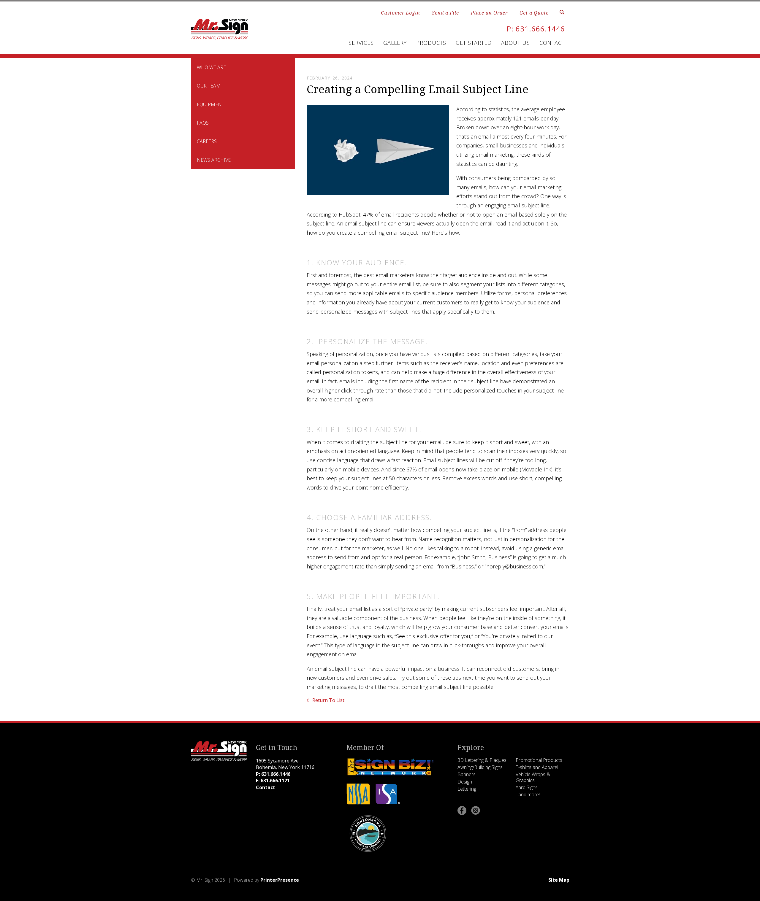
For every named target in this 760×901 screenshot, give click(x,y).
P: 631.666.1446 (536, 29)
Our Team (209, 85)
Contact (552, 42)
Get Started (474, 42)
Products (431, 42)
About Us (515, 42)
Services (361, 42)
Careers (207, 141)
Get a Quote (534, 12)
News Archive (214, 160)
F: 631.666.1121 (273, 780)
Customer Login (400, 12)
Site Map (558, 880)
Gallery (395, 42)
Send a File (445, 12)
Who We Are (211, 67)
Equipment (210, 104)
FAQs (203, 123)
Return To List (327, 700)
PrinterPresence (279, 880)
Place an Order (489, 12)
